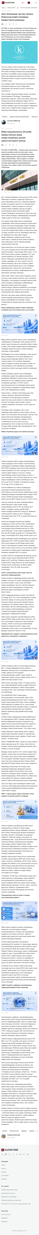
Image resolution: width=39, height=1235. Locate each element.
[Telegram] (9, 24)
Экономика (14, 1131)
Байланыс (4, 1218)
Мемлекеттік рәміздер (9, 1197)
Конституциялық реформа (28, 7)
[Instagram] (2, 24)
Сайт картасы (6, 1214)
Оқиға (3, 1165)
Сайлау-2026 (11, 7)
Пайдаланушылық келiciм (9, 1190)
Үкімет (4, 117)
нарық (31, 1131)
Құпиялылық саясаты (8, 1193)
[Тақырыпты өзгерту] (30, 2)
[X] (17, 24)
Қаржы (24, 1131)
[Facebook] (13, 24)
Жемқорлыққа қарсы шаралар (11, 1200)
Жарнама (4, 1221)
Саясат (3, 1168)
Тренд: (3, 7)
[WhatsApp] (6, 24)
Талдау (3, 1172)
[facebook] (13, 1154)
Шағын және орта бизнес (19, 117)
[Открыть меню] (35, 2)
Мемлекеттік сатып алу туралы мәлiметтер (15, 1204)
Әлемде (4, 1179)
